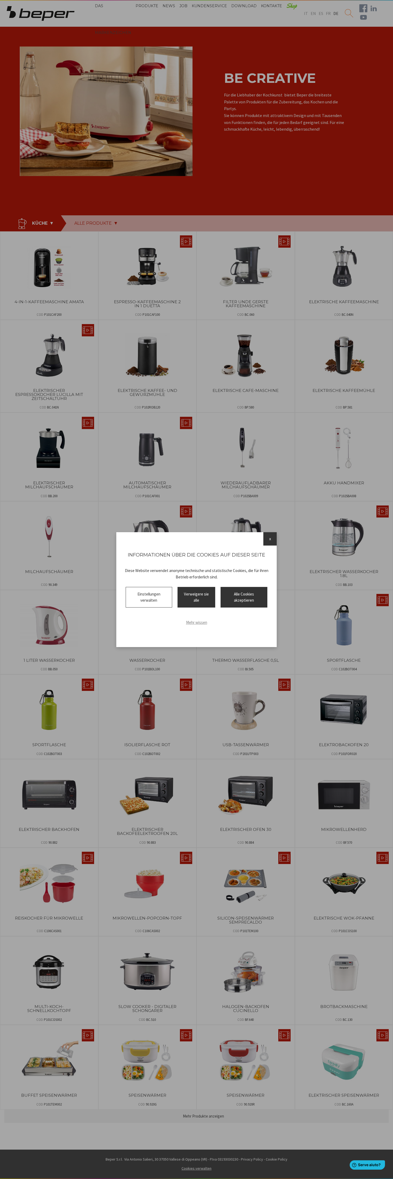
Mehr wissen (196, 622)
